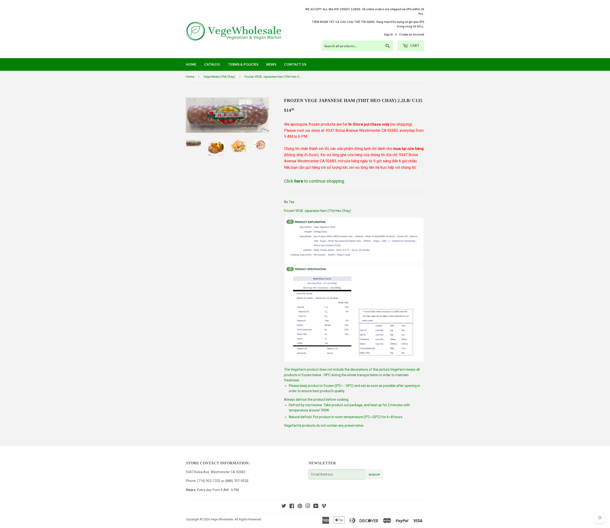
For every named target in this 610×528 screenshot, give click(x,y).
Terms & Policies (243, 64)
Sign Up (374, 474)
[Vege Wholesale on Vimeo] (323, 506)
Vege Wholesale (222, 519)
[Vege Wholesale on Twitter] (283, 506)
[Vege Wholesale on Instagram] (307, 506)
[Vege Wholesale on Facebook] (291, 506)
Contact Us (295, 64)
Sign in (388, 34)
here (298, 181)
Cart (414, 45)
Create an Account (411, 34)
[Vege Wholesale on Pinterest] (299, 506)
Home (191, 64)
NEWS (271, 64)
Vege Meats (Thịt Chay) (219, 76)
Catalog (212, 64)
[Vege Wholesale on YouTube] (315, 506)
